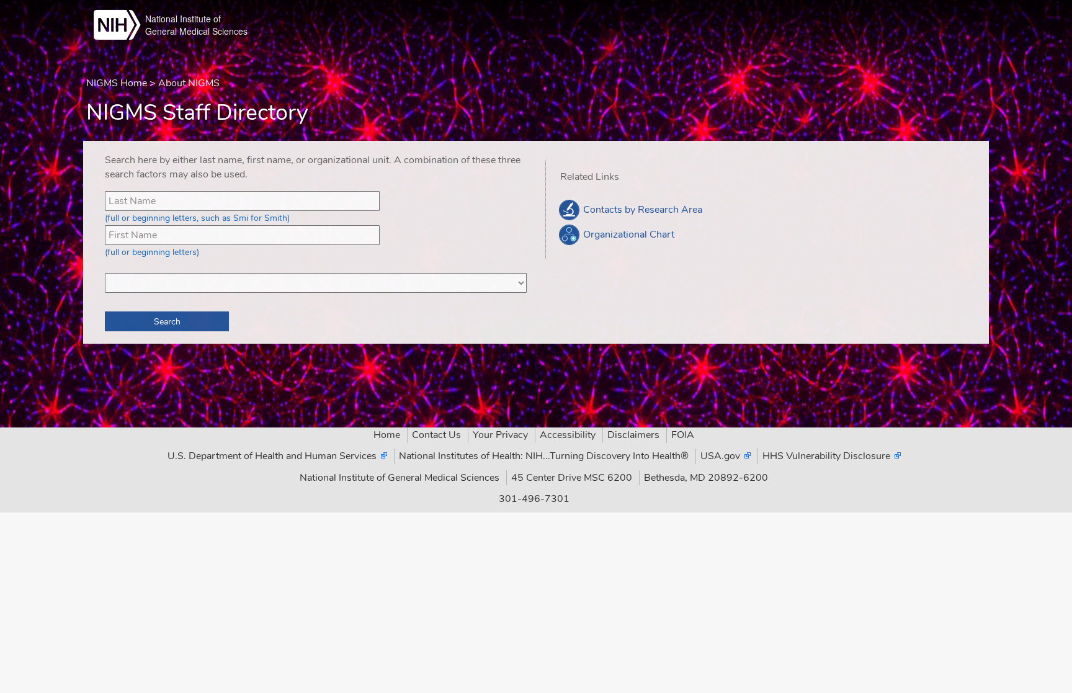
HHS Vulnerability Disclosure (826, 456)
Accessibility (568, 435)
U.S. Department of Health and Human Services (272, 456)
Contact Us (436, 435)
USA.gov (720, 456)
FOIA (682, 435)
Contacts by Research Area (641, 210)
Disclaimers (633, 435)
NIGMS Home (116, 83)
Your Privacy (500, 435)
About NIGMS (189, 83)
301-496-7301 (534, 499)
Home (386, 435)
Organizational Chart (627, 234)
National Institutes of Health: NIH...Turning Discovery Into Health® (544, 456)
